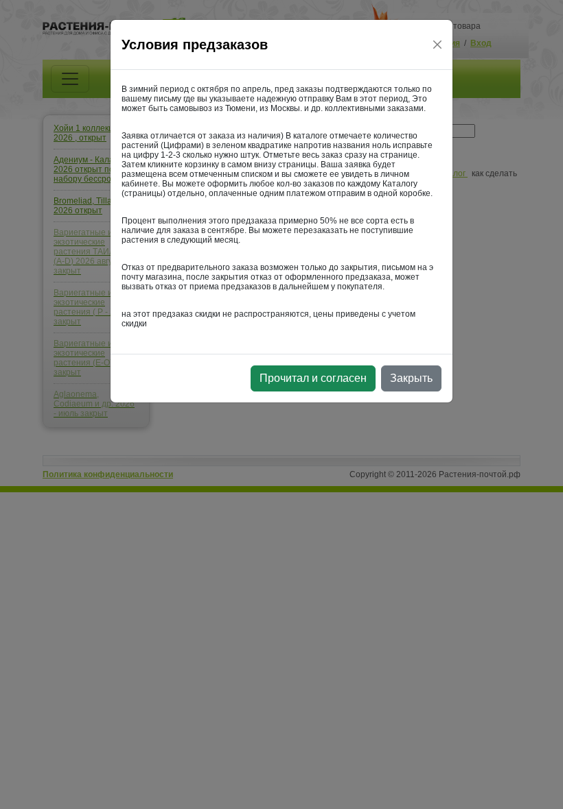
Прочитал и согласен (313, 378)
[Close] (437, 44)
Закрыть (411, 378)
